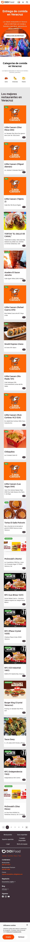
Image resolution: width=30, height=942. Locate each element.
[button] (15, 36)
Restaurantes (8, 835)
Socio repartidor (22, 835)
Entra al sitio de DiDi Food (15, 36)
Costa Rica (10, 856)
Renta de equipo (22, 844)
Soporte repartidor (8, 839)
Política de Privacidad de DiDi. (13, 931)
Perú (20, 856)
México (15, 856)
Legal (8, 844)
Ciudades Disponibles (22, 839)
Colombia (4, 856)
